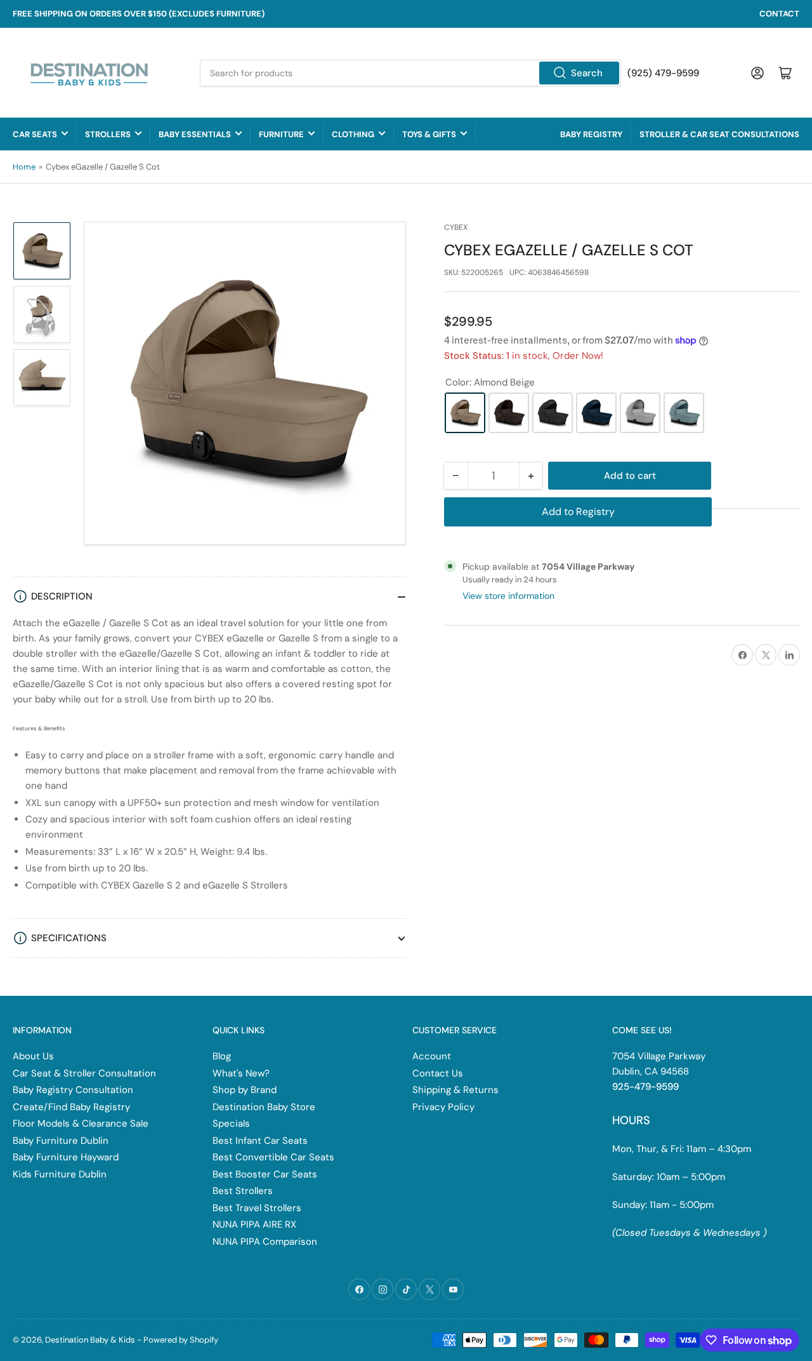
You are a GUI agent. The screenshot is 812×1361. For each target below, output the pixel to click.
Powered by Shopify (180, 1339)
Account (431, 1056)
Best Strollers (243, 1190)
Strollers (108, 134)
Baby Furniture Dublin (60, 1140)
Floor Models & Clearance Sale (80, 1123)
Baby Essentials (195, 134)
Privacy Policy (443, 1107)
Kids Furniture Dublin (60, 1174)
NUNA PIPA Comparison (265, 1241)
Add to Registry (578, 511)
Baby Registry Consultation (73, 1089)
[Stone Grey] (640, 413)
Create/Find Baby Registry (71, 1107)
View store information (508, 595)
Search (587, 73)
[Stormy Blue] (684, 413)
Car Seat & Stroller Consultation (84, 1073)
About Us (33, 1056)
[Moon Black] (553, 413)
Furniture (281, 134)
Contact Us (437, 1073)
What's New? (241, 1073)
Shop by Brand (245, 1089)
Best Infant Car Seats (260, 1140)
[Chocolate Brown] (509, 413)
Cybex (456, 227)
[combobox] (410, 73)
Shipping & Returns (455, 1089)
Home (24, 166)
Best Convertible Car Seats (273, 1157)
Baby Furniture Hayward (66, 1157)
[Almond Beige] (465, 413)
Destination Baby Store (264, 1107)
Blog (222, 1056)
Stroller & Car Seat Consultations (719, 134)
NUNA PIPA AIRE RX (254, 1224)
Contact (779, 13)
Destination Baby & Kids (90, 1339)
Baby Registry (591, 134)
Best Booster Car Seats (265, 1174)
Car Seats (35, 134)
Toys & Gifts (429, 134)
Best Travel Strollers (257, 1208)
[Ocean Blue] (596, 413)
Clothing (353, 134)
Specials (231, 1123)
